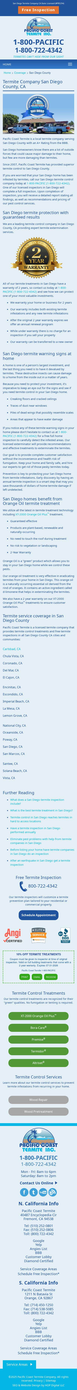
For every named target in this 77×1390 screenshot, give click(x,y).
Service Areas (17, 1364)
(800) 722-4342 (42, 1234)
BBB (38, 1252)
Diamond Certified (38, 1261)
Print (24, 977)
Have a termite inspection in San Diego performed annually (35, 830)
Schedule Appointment (38, 915)
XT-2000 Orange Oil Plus (32, 514)
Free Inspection (38, 9)
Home (7, 64)
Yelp (38, 1244)
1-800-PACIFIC (38, 42)
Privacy (38, 1380)
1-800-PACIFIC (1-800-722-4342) (48, 183)
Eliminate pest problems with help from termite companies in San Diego (40, 841)
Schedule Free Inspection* (38, 1274)
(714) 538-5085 (42, 1309)
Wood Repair (38, 1100)
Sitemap (51, 1380)
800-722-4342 (42, 886)
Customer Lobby (39, 1257)
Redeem (51, 977)
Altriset (38, 1062)
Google (38, 1240)
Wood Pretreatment (38, 1111)
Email (37, 977)
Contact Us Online (36, 1182)
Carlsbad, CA (12, 649)
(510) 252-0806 (42, 1229)
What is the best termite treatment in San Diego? (41, 810)
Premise (38, 1039)
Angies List (38, 1248)
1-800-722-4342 (38, 50)
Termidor (38, 1051)
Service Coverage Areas (38, 1269)
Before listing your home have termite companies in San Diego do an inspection (42, 851)
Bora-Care (38, 1027)
